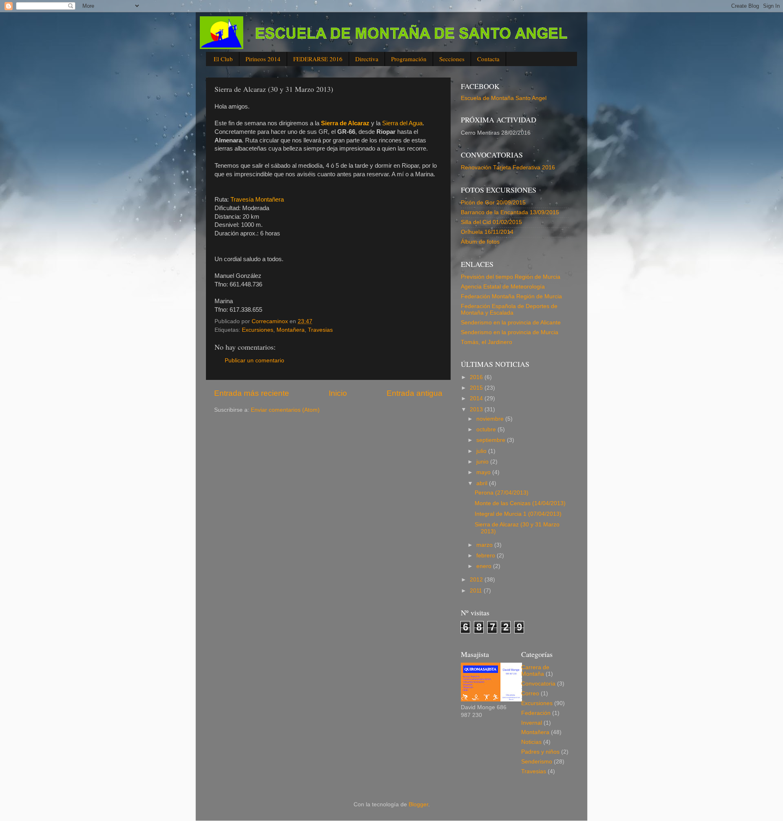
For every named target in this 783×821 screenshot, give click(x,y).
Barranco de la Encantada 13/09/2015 (510, 212)
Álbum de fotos (480, 242)
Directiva (366, 59)
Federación (536, 713)
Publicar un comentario (254, 360)
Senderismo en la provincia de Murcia (509, 332)
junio (483, 462)
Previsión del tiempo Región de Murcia (510, 277)
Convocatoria (538, 684)
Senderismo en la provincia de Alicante (511, 323)
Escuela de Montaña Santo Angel (503, 98)
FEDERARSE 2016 (318, 59)
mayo (484, 472)
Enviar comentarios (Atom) (285, 410)
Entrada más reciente (251, 393)
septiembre (491, 440)
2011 (477, 591)
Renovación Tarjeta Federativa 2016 (508, 167)
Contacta (488, 59)
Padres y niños (540, 752)
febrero (486, 556)
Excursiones (257, 330)
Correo (530, 693)
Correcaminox (271, 321)
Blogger (418, 804)
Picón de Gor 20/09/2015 (493, 203)
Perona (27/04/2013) (502, 493)
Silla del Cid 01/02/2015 (491, 222)
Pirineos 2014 (263, 59)
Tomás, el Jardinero (486, 342)
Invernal (531, 723)
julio (482, 451)
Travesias (320, 330)
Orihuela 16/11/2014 (487, 232)
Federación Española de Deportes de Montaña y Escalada (509, 309)
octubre (487, 429)
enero (484, 566)
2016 (477, 377)
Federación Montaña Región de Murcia (511, 296)
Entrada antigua (414, 393)
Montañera (290, 330)
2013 (477, 409)
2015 (477, 388)
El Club (223, 59)
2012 (477, 580)
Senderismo (536, 762)
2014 (477, 398)
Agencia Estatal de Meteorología (503, 287)
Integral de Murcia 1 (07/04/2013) (518, 514)
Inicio (338, 393)
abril (482, 483)
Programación (409, 59)
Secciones (451, 59)
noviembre (490, 419)
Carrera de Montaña (535, 670)
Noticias (531, 742)
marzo (485, 545)
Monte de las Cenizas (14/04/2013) (520, 503)
